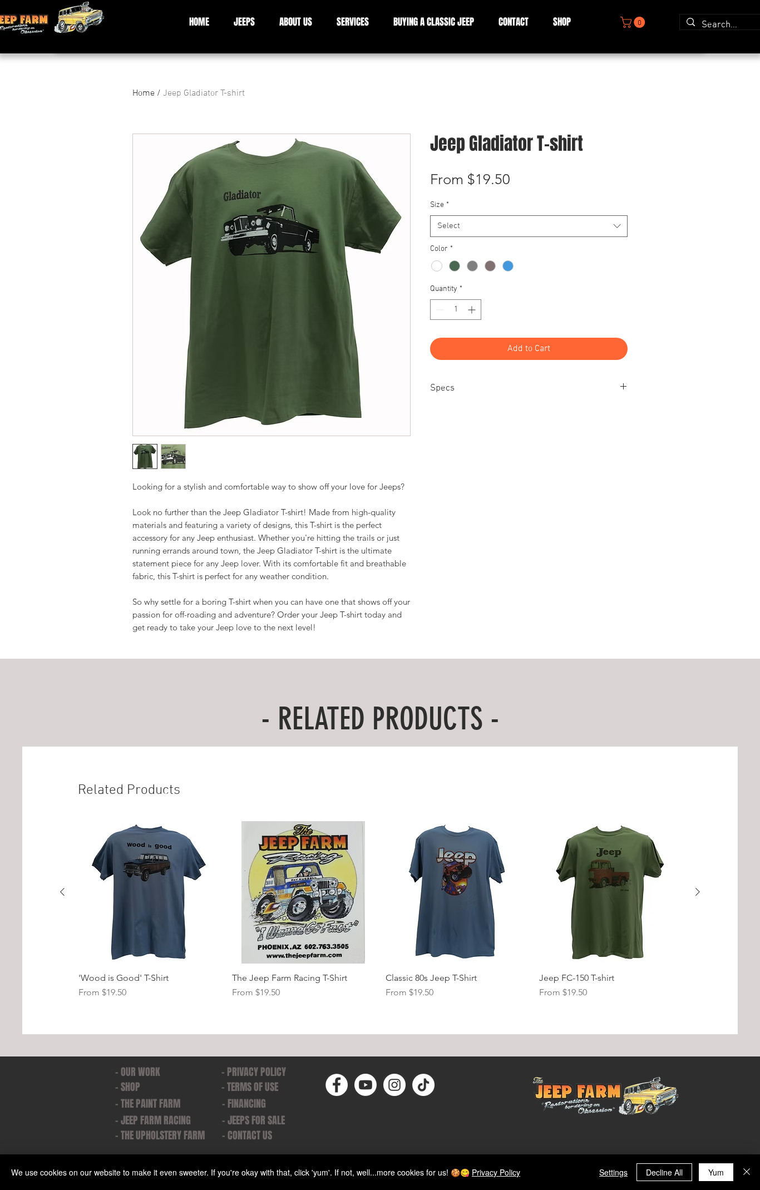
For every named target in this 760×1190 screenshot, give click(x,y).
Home (143, 93)
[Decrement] (439, 309)
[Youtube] (365, 1085)
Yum (716, 1172)
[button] (352, 22)
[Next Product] (697, 891)
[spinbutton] (456, 309)
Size (439, 205)
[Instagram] (394, 1085)
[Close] (746, 1172)
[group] (380, 910)
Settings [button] (613, 1172)
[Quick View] (149, 892)
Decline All (664, 1172)
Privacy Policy (496, 1172)
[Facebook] (336, 1085)
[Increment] (473, 309)
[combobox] (529, 226)
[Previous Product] (62, 891)
